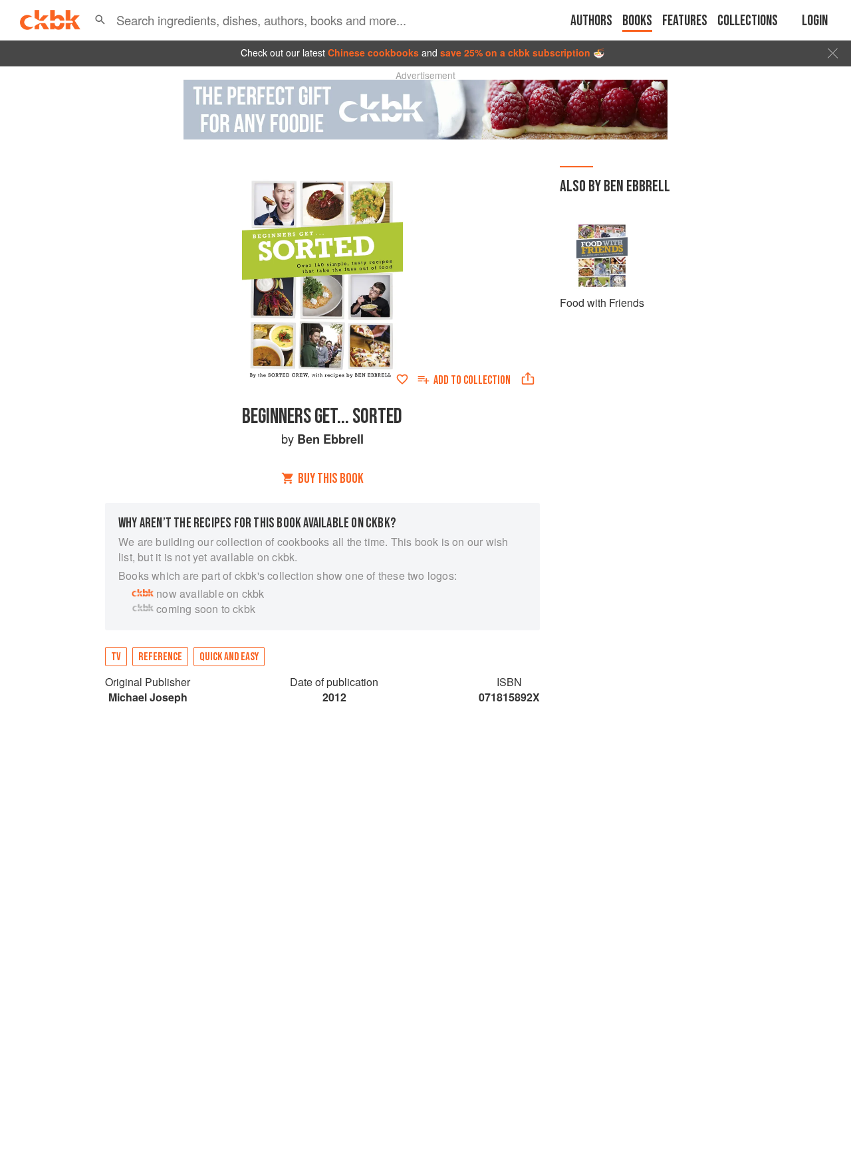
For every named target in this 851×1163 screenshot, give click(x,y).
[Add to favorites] (402, 379)
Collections (747, 21)
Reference (160, 657)
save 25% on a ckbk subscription (515, 52)
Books (637, 21)
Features (684, 21)
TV (116, 657)
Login (815, 21)
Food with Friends (602, 302)
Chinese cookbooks (373, 52)
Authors (591, 21)
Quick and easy (229, 657)
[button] (100, 20)
